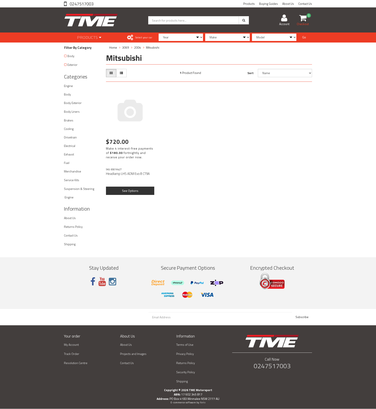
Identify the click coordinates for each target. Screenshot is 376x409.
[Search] (244, 20)
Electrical (69, 145)
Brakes (68, 120)
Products (249, 3)
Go (304, 37)
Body (70, 56)
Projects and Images (133, 353)
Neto (203, 402)
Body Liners (72, 111)
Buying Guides (268, 3)
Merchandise (72, 171)
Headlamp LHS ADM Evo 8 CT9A (128, 173)
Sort (250, 73)
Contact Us (305, 3)
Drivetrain (70, 137)
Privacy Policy (185, 353)
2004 (137, 47)
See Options (130, 190)
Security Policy (185, 372)
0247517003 (81, 3)
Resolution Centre (75, 363)
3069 (125, 47)
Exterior (72, 64)
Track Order (71, 353)
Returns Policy (73, 226)
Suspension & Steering (79, 188)
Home (113, 47)
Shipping (70, 244)
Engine (68, 86)
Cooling (69, 128)
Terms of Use (184, 344)
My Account (71, 344)
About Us (288, 3)
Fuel (66, 162)
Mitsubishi (152, 47)
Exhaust (69, 154)
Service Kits (71, 180)
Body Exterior (73, 103)
